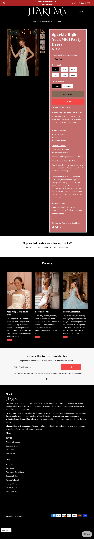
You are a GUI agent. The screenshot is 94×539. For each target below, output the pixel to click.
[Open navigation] (13, 12)
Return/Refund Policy (14, 480)
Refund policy (11, 491)
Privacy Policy (11, 488)
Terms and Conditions (71, 223)
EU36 (73, 69)
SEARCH (9, 438)
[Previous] (10, 32)
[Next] (16, 32)
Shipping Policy (12, 476)
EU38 (55, 75)
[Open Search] (71, 3)
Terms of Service (12, 484)
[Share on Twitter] (57, 228)
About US (9, 464)
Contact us (56, 223)
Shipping (55, 55)
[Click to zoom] (34, 32)
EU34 (64, 69)
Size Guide (10, 468)
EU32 (55, 69)
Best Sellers (11, 453)
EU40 (64, 75)
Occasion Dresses (13, 446)
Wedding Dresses (13, 442)
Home (34, 21)
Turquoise (67, 86)
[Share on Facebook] (53, 228)
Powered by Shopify (14, 516)
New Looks (10, 450)
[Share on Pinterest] (61, 228)
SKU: (54, 107)
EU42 (73, 75)
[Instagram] (4, 3)
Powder (56, 86)
